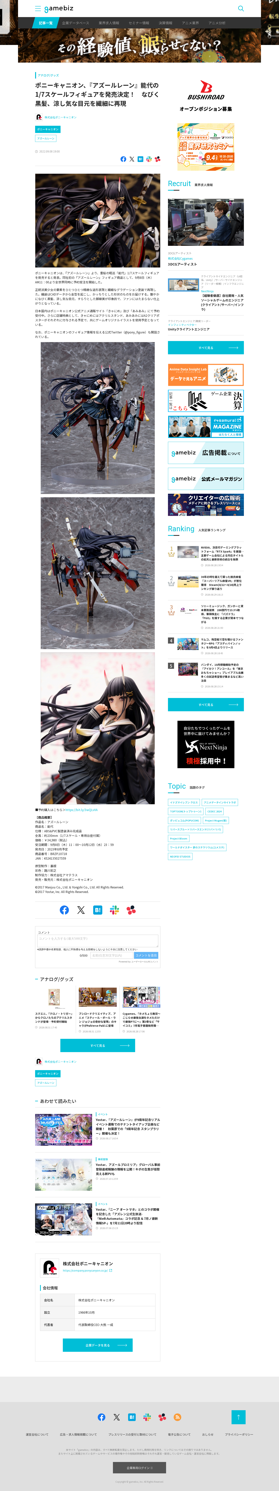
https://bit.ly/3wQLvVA (81, 809)
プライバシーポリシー (239, 1434)
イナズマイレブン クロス (184, 802)
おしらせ (208, 1434)
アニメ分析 (216, 22)
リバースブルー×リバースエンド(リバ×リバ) (195, 829)
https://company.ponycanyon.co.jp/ (85, 1270)
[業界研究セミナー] (205, 147)
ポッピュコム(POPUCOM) (184, 820)
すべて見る (97, 1045)
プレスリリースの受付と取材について (132, 1434)
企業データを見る (98, 1345)
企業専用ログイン (138, 1468)
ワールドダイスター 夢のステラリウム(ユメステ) (197, 847)
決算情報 (165, 22)
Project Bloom (178, 838)
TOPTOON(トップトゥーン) (185, 811)
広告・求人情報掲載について (78, 1434)
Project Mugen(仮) (216, 820)
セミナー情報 (139, 22)
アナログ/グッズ (48, 75)
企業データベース (75, 22)
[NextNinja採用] (205, 744)
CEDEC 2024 (214, 811)
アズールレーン (45, 138)
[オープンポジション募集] (205, 95)
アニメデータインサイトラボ (220, 802)
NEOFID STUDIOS (180, 856)
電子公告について (179, 1434)
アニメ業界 (190, 22)
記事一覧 (46, 22)
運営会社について (37, 1434)
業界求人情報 (109, 22)
